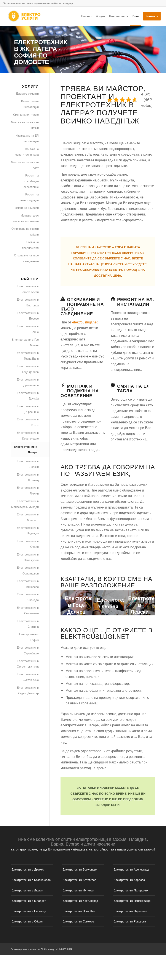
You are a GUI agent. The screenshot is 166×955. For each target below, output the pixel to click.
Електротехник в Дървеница (28, 409)
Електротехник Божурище (79, 869)
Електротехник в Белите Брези (28, 289)
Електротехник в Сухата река (28, 677)
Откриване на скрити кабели (25, 231)
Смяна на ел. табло (26, 114)
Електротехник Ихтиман (78, 890)
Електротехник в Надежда (28, 530)
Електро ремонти (27, 93)
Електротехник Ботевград (79, 880)
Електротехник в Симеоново (28, 610)
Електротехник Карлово (129, 880)
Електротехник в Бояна (28, 329)
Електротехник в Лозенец (28, 477)
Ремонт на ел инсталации (30, 104)
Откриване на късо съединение (26, 258)
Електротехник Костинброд (80, 901)
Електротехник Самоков (78, 921)
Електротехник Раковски (129, 921)
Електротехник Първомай (130, 911)
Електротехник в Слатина (28, 624)
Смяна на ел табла (133, 388)
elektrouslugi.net (84, 322)
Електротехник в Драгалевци (28, 382)
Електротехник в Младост (28, 517)
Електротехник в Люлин (28, 490)
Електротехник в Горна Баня (28, 355)
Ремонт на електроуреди (30, 197)
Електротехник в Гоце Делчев (28, 369)
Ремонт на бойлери (26, 208)
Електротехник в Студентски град (28, 663)
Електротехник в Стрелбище (28, 650)
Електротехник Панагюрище (131, 901)
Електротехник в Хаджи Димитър (28, 690)
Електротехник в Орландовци (28, 570)
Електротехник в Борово (28, 315)
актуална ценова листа (103, 264)
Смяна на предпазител (30, 245)
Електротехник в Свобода (28, 597)
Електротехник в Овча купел (28, 557)
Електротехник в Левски (28, 464)
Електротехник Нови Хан (78, 911)
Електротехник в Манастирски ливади (25, 504)
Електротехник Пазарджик (130, 890)
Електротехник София (29, 637)
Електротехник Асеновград (131, 869)
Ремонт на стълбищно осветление (31, 181)
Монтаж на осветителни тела (27, 151)
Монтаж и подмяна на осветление (80, 390)
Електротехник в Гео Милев (25, 342)
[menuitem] (86, 16)
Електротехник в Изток (28, 422)
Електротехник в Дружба (28, 395)
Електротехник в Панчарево (28, 583)
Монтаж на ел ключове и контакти (26, 218)
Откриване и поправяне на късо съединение (82, 306)
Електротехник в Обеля (28, 544)
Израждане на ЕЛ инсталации (27, 138)
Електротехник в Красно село (28, 435)
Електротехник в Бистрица (28, 302)
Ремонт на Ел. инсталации (135, 301)
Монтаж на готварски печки (25, 125)
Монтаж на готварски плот (25, 165)
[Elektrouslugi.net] (24, 16)
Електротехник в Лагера (25, 449)
